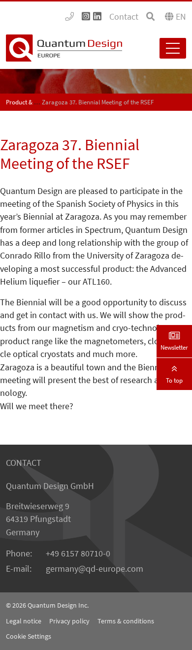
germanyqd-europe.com (94, 568)
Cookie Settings (28, 636)
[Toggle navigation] (173, 48)
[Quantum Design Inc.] (69, 16)
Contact (123, 16)
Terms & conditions (125, 621)
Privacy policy (69, 621)
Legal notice (23, 621)
